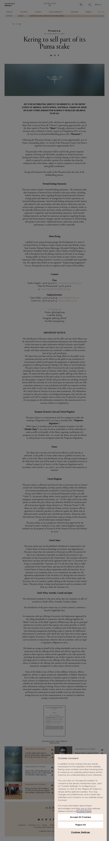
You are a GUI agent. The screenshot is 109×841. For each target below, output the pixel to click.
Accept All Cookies (80, 817)
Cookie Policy (84, 811)
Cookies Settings (80, 832)
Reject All (80, 825)
